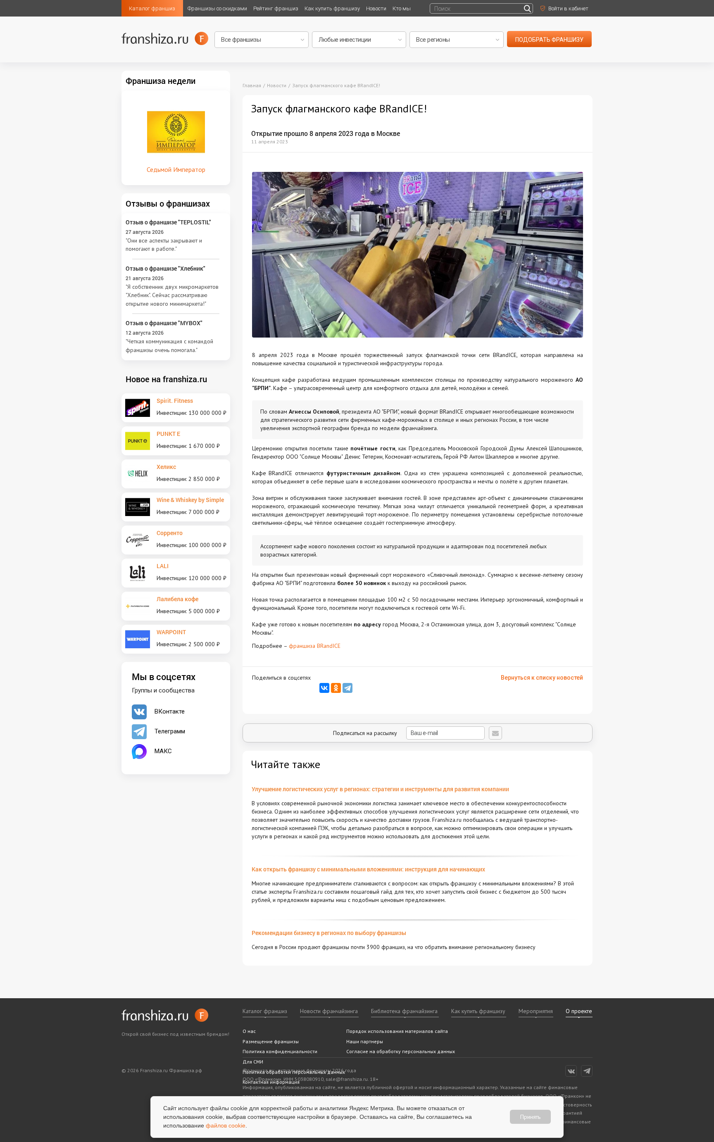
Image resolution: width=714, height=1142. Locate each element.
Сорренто (170, 533)
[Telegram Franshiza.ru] (587, 1071)
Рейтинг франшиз (275, 8)
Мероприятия (536, 1011)
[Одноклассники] (336, 688)
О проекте (579, 1011)
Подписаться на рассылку (366, 733)
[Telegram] (347, 688)
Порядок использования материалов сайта (397, 1031)
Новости (376, 8)
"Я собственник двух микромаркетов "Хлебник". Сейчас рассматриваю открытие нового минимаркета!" (172, 295)
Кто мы (402, 8)
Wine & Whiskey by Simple (190, 500)
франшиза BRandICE (314, 646)
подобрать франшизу (549, 39)
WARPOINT (171, 632)
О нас (249, 1031)
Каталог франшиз (152, 8)
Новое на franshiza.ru (166, 379)
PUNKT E (168, 434)
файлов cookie (225, 1125)
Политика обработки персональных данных (294, 1072)
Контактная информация (271, 1082)
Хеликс (166, 467)
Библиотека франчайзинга (404, 1011)
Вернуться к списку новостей (542, 677)
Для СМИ (253, 1062)
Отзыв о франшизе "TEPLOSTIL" (168, 222)
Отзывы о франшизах (168, 203)
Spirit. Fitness (175, 400)
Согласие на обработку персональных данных (400, 1051)
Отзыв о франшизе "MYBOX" (164, 323)
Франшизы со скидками (217, 8)
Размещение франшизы (271, 1041)
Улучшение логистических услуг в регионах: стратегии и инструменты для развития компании (380, 789)
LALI (163, 566)
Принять (530, 1117)
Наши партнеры (364, 1041)
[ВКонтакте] (324, 688)
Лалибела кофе (177, 599)
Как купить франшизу (332, 8)
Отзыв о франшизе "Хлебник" (165, 268)
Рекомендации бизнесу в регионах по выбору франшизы (329, 933)
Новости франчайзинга (329, 1011)
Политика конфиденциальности (280, 1051)
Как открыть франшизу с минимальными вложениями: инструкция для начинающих (368, 869)
